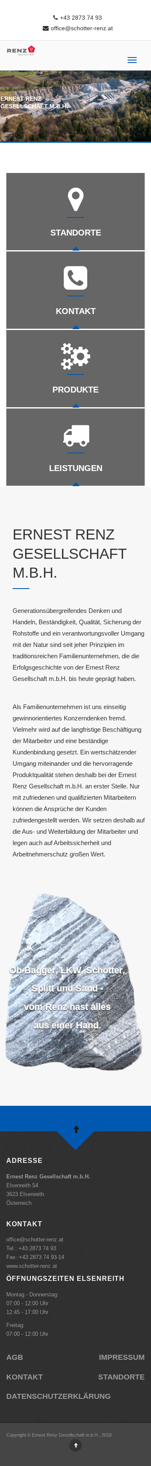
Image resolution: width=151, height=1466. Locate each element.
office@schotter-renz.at (82, 28)
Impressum (122, 1357)
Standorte (121, 1377)
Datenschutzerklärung (58, 1396)
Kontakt (24, 1377)
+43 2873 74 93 (81, 17)
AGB (14, 1357)
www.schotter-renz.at (31, 1266)
